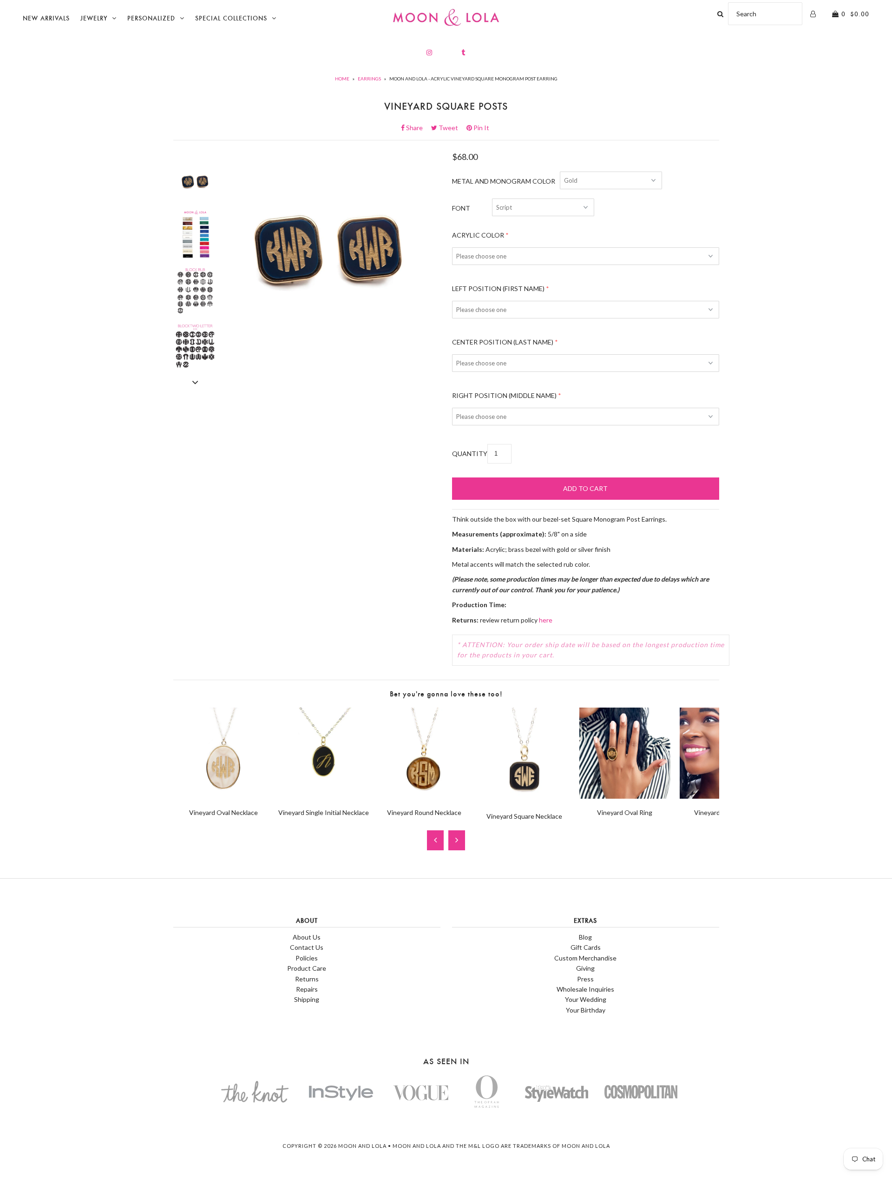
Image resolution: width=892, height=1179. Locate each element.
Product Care (306, 968)
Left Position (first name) (498, 288)
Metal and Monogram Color (503, 181)
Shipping (306, 999)
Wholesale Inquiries (585, 989)
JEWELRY (93, 18)
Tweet (451, 128)
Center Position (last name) (502, 342)
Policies (306, 958)
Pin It (480, 128)
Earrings (369, 78)
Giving (585, 968)
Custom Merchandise (585, 958)
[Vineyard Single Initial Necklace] (323, 796)
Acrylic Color (478, 235)
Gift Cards (586, 947)
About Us (307, 937)
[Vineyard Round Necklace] (424, 796)
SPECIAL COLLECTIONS (231, 18)
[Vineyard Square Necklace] (524, 799)
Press (585, 979)
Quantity (469, 453)
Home (342, 78)
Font (461, 208)
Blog (585, 937)
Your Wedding (585, 999)
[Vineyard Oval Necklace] (223, 796)
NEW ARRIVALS (46, 18)
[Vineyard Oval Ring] (624, 796)
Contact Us (306, 947)
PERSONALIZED (151, 18)
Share (417, 128)
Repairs (307, 989)
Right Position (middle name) (504, 395)
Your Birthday (585, 1010)
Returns (307, 979)
